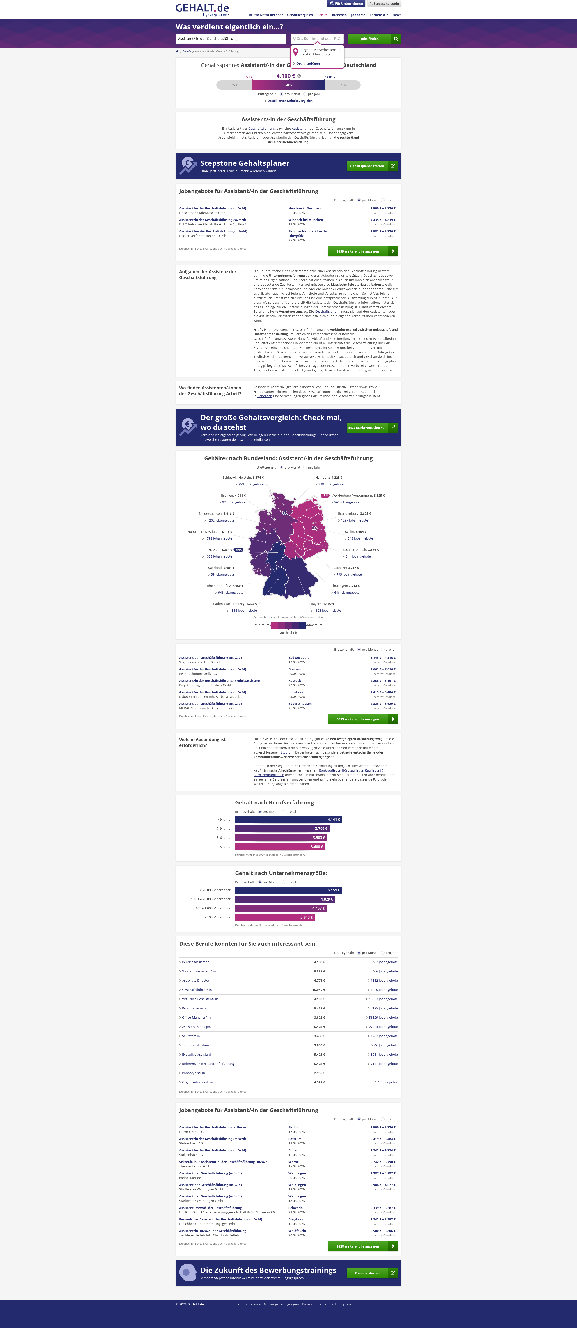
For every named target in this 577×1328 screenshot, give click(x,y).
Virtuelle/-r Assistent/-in (200, 999)
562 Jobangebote (346, 502)
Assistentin (300, 128)
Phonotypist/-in (193, 1073)
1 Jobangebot (388, 1082)
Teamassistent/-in (195, 1045)
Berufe (322, 15)
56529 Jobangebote (383, 1017)
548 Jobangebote (360, 538)
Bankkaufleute (330, 770)
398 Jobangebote (331, 484)
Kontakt (330, 1304)
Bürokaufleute (352, 770)
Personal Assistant (196, 1008)
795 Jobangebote (349, 574)
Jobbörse (358, 15)
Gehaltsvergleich (300, 15)
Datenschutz (311, 1304)
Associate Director (195, 980)
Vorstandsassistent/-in (199, 971)
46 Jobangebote (386, 1045)
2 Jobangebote (387, 962)
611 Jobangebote (358, 556)
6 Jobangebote (387, 971)
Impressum (348, 1304)
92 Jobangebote (234, 502)
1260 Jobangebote (384, 990)
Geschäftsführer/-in (197, 990)
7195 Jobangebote (384, 1008)
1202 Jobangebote (220, 520)
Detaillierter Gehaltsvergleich (290, 101)
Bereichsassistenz (195, 962)
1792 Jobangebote (218, 538)
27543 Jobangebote (383, 1027)
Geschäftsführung (262, 128)
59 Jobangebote (222, 574)
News (397, 15)
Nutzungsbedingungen (281, 1304)
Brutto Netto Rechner (266, 15)
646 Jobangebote (346, 592)
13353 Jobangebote (383, 999)
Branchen (339, 15)
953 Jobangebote (251, 484)
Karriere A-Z (379, 15)
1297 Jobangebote (354, 520)
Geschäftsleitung (327, 311)
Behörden (264, 396)
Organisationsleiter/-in (199, 1082)
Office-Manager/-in (196, 1017)
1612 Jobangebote (384, 980)
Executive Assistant (196, 1054)
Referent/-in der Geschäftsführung (208, 1063)
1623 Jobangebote (327, 610)
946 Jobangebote (230, 592)
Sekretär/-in (191, 1036)
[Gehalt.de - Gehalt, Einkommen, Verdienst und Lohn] (202, 10)
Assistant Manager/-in (198, 1027)
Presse (256, 1304)
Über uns (240, 1304)
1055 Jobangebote (218, 556)
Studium (287, 752)
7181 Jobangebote (384, 1063)
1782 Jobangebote (384, 1036)
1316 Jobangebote (243, 610)
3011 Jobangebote (384, 1054)
